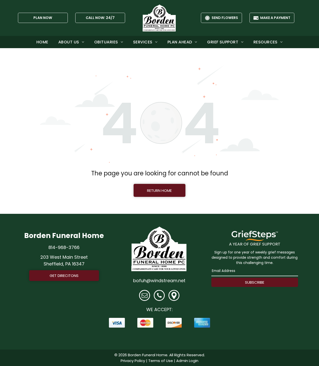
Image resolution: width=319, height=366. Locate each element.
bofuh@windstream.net (159, 280)
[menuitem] (42, 42)
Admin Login (187, 360)
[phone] (159, 296)
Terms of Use (160, 360)
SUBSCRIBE (254, 282)
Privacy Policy (133, 360)
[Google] (173, 296)
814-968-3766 (64, 247)
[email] (144, 296)
